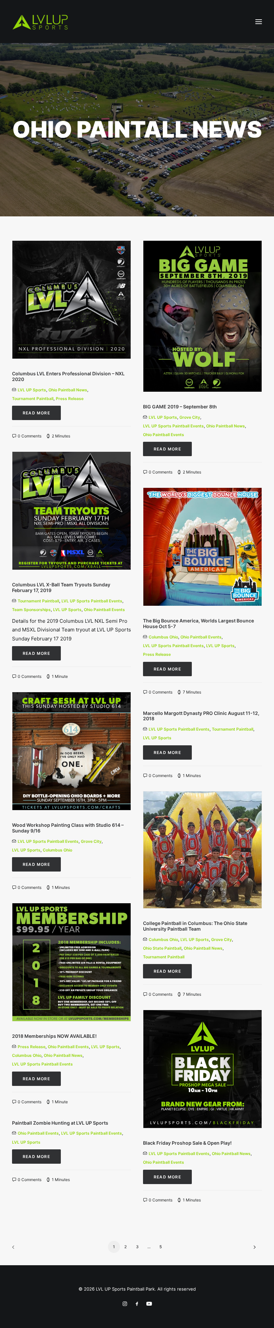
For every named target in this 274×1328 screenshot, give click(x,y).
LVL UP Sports (32, 389)
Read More (36, 412)
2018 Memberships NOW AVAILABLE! (54, 1036)
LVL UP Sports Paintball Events (173, 425)
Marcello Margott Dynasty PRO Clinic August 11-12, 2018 (201, 716)
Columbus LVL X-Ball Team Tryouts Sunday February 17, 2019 (61, 587)
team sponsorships (31, 609)
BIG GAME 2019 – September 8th (180, 406)
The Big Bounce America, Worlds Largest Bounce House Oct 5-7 (198, 623)
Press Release (70, 398)
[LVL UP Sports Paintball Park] (40, 21)
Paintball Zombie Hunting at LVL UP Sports (60, 1123)
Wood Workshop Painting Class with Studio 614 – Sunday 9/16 (68, 827)
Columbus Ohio (163, 636)
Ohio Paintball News (67, 389)
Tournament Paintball (32, 398)
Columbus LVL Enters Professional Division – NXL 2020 (68, 376)
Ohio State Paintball (162, 948)
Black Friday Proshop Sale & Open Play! (187, 1143)
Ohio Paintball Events (163, 434)
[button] (258, 21)
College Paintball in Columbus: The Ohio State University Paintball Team (195, 926)
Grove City (189, 417)
